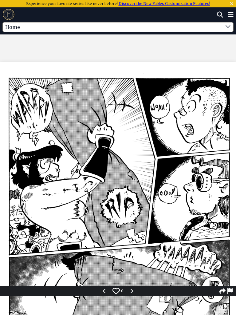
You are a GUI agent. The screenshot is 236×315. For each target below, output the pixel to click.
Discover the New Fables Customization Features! (164, 3)
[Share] (222, 291)
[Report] (230, 291)
